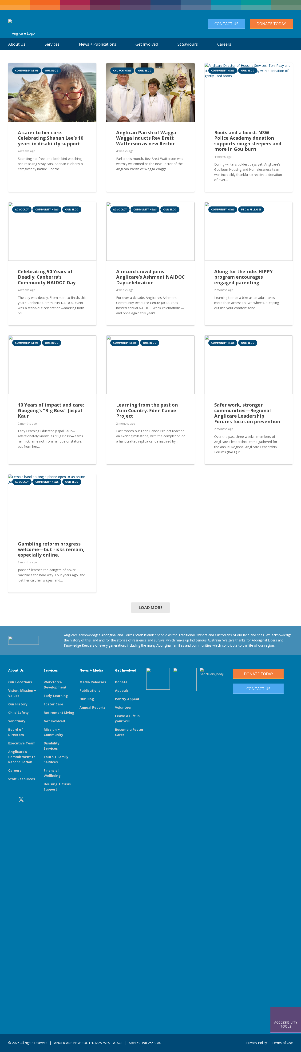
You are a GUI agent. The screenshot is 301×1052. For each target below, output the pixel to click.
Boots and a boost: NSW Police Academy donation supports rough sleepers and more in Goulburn (247, 140)
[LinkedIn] (32, 799)
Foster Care (53, 704)
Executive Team (22, 743)
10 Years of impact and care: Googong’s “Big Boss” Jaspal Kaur (51, 410)
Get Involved (54, 721)
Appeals (122, 690)
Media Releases (92, 682)
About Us (16, 670)
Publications (89, 690)
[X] (21, 800)
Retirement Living (59, 712)
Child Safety (18, 712)
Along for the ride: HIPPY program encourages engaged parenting (243, 277)
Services (51, 670)
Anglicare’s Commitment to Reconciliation (22, 756)
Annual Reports (92, 707)
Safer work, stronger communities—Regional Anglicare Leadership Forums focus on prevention (247, 413)
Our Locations (20, 682)
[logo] (21, 24)
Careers (14, 770)
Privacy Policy (256, 1042)
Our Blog (86, 699)
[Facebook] (10, 799)
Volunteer (123, 707)
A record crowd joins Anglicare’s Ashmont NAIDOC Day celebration (150, 277)
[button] (287, 44)
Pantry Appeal (127, 699)
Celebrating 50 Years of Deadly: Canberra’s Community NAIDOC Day (46, 277)
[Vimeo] (42, 799)
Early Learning (56, 695)
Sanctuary (16, 721)
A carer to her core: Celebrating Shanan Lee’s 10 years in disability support (50, 138)
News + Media (91, 670)
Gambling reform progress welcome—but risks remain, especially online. (51, 549)
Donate (121, 682)
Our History (18, 704)
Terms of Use (282, 1042)
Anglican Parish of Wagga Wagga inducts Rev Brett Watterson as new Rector (146, 138)
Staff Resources (21, 779)
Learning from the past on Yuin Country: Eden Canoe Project (147, 410)
